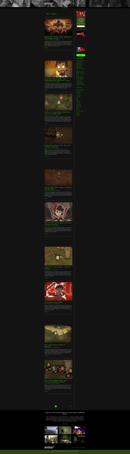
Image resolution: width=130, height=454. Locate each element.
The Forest (78, 114)
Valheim (77, 115)
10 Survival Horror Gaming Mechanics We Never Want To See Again (80, 83)
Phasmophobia (78, 105)
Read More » (47, 47)
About (73, 447)
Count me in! (80, 28)
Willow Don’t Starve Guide (53, 302)
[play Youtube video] (80, 34)
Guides (51, 39)
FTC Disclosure (82, 447)
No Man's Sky (78, 104)
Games (77, 98)
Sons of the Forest (79, 111)
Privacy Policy (76, 447)
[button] (66, 3)
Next (71, 406)
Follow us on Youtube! (81, 55)
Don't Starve (47, 39)
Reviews (77, 108)
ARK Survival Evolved (80, 89)
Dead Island (78, 92)
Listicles (78, 102)
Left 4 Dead (78, 101)
